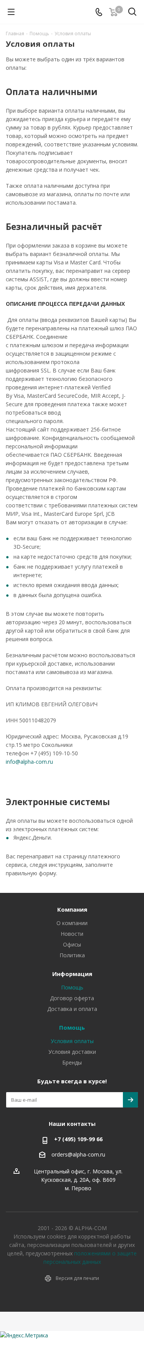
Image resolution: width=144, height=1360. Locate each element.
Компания (72, 909)
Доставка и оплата (72, 1008)
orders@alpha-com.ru (78, 1154)
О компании (72, 923)
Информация (72, 974)
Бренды (72, 1062)
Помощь (72, 987)
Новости (72, 933)
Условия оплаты (72, 1041)
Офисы (72, 944)
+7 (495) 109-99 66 (78, 1139)
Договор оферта (72, 998)
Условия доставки (72, 1051)
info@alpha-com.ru (29, 761)
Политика (72, 955)
